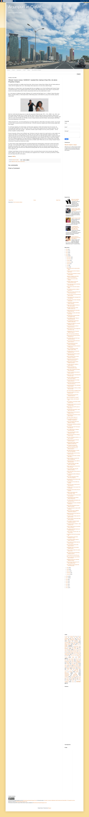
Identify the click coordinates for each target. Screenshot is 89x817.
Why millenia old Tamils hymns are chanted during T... (73, 529)
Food (24, 70)
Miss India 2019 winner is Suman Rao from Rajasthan (73, 451)
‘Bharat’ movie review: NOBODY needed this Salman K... (73, 511)
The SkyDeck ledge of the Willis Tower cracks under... (73, 464)
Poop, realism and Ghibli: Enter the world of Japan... (73, 543)
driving (70, 665)
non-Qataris (73, 676)
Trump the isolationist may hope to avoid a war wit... (73, 373)
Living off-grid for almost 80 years (73, 555)
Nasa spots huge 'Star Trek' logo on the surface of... (73, 427)
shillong (67, 680)
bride (73, 661)
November (69, 258)
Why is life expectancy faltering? (73, 333)
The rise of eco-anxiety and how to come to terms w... (73, 341)
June (68, 266)
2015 (67, 581)
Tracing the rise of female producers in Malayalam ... (73, 346)
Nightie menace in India (75, 218)
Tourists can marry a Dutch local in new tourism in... (73, 485)
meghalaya (67, 675)
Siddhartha (73, 654)
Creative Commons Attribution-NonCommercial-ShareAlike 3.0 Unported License (59, 800)
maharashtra (67, 674)
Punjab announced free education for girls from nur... (73, 311)
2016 (67, 579)
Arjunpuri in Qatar (24, 6)
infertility (76, 669)
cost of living (67, 664)
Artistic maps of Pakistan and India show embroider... (73, 370)
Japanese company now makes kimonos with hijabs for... (73, 277)
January (68, 574)
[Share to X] (26, 160)
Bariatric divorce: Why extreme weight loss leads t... (72, 362)
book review (71, 659)
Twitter (73, 657)
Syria (67, 655)
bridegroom (78, 661)
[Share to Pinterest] (28, 160)
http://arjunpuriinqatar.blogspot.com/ (30, 800)
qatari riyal (78, 677)
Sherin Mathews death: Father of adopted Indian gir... (73, 319)
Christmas (66, 642)
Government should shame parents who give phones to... (73, 383)
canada (68, 663)
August (68, 263)
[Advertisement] (73, 98)
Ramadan (67, 652)
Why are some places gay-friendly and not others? (73, 557)
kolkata (77, 671)
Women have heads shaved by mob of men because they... (73, 292)
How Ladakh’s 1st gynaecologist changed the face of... (73, 522)
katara (66, 671)
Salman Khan (22, 161)
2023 (67, 249)
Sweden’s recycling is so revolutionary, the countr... (72, 367)
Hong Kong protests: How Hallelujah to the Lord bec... (74, 386)
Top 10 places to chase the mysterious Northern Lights (72, 446)
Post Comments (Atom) (17, 202)
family (68, 668)
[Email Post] (21, 159)
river (75, 679)
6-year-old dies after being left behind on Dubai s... (72, 469)
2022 (67, 250)
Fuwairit (78, 644)
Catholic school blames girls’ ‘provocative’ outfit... (72, 493)
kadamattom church (68, 670)
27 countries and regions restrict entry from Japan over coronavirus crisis (75, 228)
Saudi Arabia (67, 654)
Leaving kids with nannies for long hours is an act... (73, 453)
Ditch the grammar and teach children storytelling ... (72, 344)
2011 (67, 587)
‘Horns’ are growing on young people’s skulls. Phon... (72, 349)
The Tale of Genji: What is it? (72, 417)
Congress (72, 642)
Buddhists (76, 640)
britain (67, 662)
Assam (72, 638)
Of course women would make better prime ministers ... (74, 519)
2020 (67, 254)
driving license (76, 665)
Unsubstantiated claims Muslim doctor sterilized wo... (73, 498)
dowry (66, 665)
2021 (67, 252)
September (69, 262)
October (68, 260)
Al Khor (66, 636)
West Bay (77, 658)
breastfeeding (67, 661)
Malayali (70, 647)
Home (8, 70)
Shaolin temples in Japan (71, 144)
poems (72, 677)
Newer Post (11, 200)
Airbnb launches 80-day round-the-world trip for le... (73, 336)
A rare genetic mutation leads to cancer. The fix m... (73, 540)
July (68, 265)
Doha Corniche (68, 643)
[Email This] (23, 160)
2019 (67, 255)
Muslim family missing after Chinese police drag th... (73, 415)
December (69, 257)
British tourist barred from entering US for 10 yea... (73, 435)
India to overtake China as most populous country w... (73, 357)
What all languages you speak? (73, 397)
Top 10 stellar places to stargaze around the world (73, 430)
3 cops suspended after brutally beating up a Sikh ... (73, 433)
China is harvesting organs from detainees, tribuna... (73, 422)
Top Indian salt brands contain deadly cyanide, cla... (72, 308)
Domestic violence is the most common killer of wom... (72, 282)
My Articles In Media (36, 70)
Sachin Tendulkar (76, 653)
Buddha (69, 640)
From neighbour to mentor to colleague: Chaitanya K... (72, 419)
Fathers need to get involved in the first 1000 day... (73, 467)
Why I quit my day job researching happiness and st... (73, 553)
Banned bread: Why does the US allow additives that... (73, 563)
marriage (75, 674)
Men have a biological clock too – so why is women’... (73, 438)
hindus (79, 668)
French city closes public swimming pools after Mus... (73, 285)
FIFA (74, 644)
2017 (67, 577)
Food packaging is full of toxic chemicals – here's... (72, 537)
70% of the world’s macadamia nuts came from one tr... (73, 501)
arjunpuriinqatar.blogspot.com (21, 801)
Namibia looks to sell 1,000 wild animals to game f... (73, 440)
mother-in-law (75, 675)
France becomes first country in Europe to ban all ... (73, 326)
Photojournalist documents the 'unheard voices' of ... (72, 395)
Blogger (49, 808)
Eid (78, 643)
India (16, 161)
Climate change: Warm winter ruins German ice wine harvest (75, 209)
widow (73, 681)
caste (72, 663)
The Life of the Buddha (75, 655)
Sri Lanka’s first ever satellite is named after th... (72, 365)
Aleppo (76, 636)
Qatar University (76, 649)
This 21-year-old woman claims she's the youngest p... (73, 477)
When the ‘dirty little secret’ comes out (75, 200)
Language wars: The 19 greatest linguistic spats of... (73, 332)
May (68, 567)
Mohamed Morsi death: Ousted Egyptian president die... (72, 443)
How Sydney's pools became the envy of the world (73, 565)
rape (71, 679)
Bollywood (13, 161)
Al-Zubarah (71, 636)
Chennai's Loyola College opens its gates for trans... (73, 516)
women (78, 681)
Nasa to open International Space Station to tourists (73, 506)
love (75, 673)
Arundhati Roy (72, 637)
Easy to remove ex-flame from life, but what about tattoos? (75, 237)
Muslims (66, 648)
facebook (79, 667)
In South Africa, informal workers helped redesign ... (73, 303)
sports (73, 680)
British (79, 639)
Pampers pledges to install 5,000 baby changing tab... (73, 459)
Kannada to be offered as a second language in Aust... (73, 324)
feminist (74, 668)
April (68, 569)
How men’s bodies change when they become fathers (73, 378)
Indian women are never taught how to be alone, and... (73, 329)
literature (67, 673)
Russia (70, 653)
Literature (19, 70)
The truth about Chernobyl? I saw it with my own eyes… (73, 410)
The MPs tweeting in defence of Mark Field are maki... (74, 388)
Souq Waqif (79, 654)
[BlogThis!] (24, 160)
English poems (68, 644)
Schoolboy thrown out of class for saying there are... (73, 352)
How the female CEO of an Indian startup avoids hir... (73, 380)
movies (18, 161)
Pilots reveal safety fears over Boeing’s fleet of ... (72, 448)
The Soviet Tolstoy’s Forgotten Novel (74, 390)
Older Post (58, 200)
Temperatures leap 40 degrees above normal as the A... (72, 360)
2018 (67, 576)
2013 (67, 584)
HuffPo (13, 156)
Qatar (28, 70)
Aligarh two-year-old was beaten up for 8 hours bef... (73, 514)
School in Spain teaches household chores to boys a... (73, 527)
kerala (70, 671)
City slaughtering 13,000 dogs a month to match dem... (73, 321)
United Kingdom (71, 658)
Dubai (74, 643)
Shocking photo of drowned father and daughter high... (73, 316)
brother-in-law (73, 662)
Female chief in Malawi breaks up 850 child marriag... (73, 305)
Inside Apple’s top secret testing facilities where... (73, 548)
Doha (77, 642)
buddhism (79, 662)
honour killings (69, 669)
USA (79, 657)
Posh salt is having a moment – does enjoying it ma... (74, 524)
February (69, 572)
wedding (66, 681)
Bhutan (78, 638)
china (77, 663)
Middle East (76, 647)
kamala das (76, 670)
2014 (67, 582)
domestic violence (75, 664)
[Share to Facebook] (27, 160)
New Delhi (74, 648)
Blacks (66, 639)
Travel (13, 70)
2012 (67, 585)
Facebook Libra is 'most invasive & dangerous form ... (73, 413)
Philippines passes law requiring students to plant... (73, 560)
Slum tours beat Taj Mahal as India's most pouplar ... (73, 274)
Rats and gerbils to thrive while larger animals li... (72, 545)
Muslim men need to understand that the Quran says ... (74, 375)
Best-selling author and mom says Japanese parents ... (73, 339)
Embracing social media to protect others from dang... (73, 354)
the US (78, 680)
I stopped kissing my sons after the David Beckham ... (73, 461)
